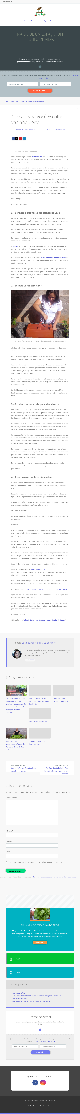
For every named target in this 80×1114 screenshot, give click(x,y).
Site (8, 852)
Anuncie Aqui (42, 21)
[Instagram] (43, 1082)
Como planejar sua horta (38, 722)
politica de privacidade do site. (46, 1041)
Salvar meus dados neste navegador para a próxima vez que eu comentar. (35, 862)
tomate (15, 246)
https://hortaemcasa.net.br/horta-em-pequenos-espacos (47, 589)
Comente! (47, 129)
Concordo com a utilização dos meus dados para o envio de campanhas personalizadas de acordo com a (41, 76)
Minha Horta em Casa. (39, 569)
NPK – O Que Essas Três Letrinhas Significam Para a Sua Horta (39, 701)
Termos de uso (47, 1106)
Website (31, 660)
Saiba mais (39, 942)
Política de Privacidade (34, 1106)
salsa (64, 257)
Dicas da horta (59, 129)
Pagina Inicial (24, 21)
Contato (52, 21)
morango (57, 257)
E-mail (10, 841)
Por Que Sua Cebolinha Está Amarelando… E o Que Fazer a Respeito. (56, 769)
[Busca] (59, 18)
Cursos (33, 21)
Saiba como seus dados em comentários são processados (54, 877)
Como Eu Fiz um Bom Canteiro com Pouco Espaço (23, 768)
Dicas (18, 972)
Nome (10, 831)
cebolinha (49, 257)
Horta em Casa (37, 157)
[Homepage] (40, 11)
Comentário (12, 798)
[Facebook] (35, 1082)
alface (42, 257)
